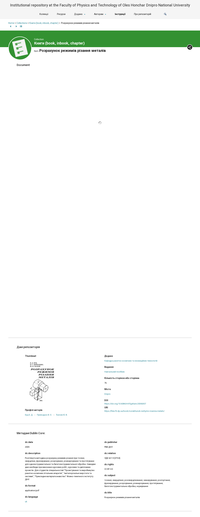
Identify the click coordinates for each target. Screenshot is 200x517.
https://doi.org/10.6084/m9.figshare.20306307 (125, 404)
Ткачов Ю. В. (62, 415)
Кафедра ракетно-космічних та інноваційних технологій (130, 361)
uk (26, 501)
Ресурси (61, 14)
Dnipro (107, 394)
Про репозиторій (142, 14)
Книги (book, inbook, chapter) (43, 23)
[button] (165, 14)
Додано (78, 14)
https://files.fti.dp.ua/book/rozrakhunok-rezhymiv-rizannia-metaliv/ (134, 411)
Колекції (44, 14)
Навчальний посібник (114, 372)
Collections (21, 23)
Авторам (98, 14)
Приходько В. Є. (44, 415)
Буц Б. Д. (29, 415)
